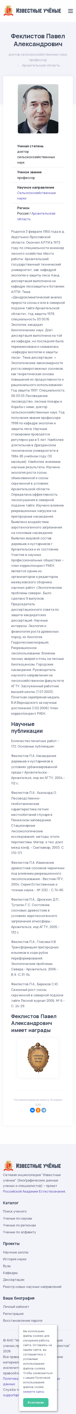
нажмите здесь (33, 1391)
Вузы (7, 1266)
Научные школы (15, 1252)
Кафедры (10, 1273)
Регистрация (13, 1313)
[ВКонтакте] (32, 1110)
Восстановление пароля (22, 1320)
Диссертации (13, 1279)
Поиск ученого (15, 1211)
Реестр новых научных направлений (32, 1286)
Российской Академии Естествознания (34, 1191)
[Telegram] (43, 1110)
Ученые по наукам (17, 1218)
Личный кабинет (16, 1306)
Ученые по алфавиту (19, 1232)
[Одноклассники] (38, 1110)
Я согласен (36, 1402)
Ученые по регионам (19, 1225)
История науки (14, 1259)
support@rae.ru (15, 1395)
